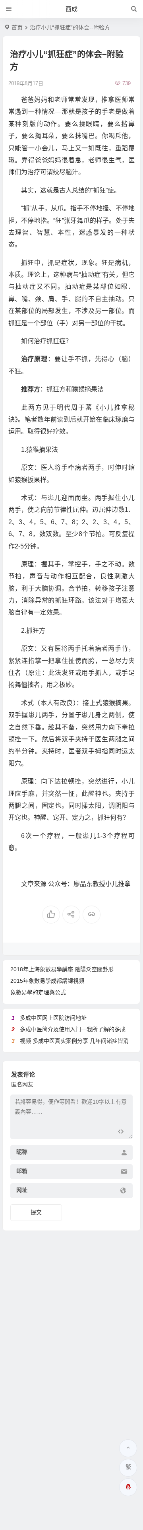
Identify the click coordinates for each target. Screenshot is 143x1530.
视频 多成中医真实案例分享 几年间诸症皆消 (74, 1041)
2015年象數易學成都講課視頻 (47, 981)
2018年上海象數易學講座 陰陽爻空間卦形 (62, 969)
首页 (17, 27)
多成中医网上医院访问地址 (53, 1018)
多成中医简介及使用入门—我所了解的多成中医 (78, 1029)
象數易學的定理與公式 (38, 992)
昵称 (21, 1152)
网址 (21, 1190)
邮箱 (21, 1171)
